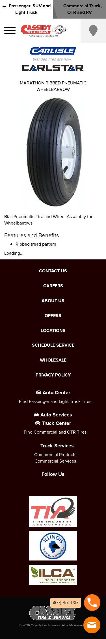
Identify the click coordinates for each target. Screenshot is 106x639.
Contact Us (53, 271)
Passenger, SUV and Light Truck (30, 9)
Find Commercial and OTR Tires (55, 432)
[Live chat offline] (91, 624)
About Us (53, 301)
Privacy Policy (53, 375)
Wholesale (53, 360)
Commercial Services (55, 461)
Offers (53, 316)
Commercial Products (55, 454)
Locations (53, 331)
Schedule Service (53, 345)
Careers (53, 286)
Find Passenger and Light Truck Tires (55, 401)
